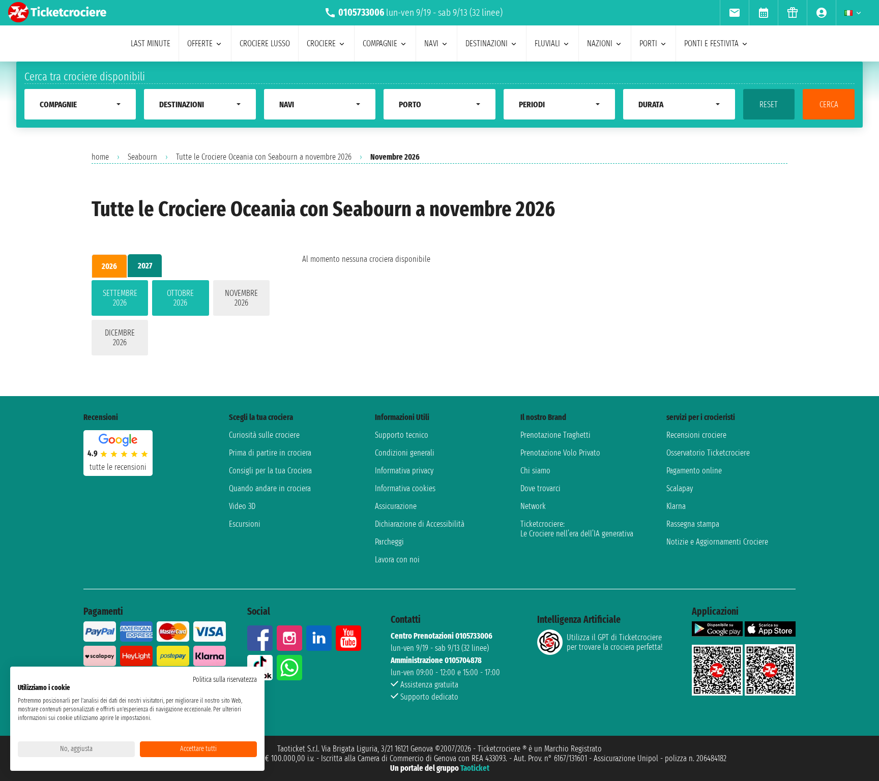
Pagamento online (694, 470)
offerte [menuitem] (200, 43)
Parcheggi (389, 542)
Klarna (676, 506)
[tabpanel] (181, 319)
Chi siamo (535, 470)
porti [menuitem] (648, 43)
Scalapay (679, 488)
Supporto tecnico (401, 435)
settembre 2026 (120, 298)
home (100, 157)
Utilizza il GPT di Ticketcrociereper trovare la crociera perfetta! (614, 642)
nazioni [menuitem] (599, 43)
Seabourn (142, 157)
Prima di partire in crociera (270, 453)
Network (533, 506)
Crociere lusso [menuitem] (265, 43)
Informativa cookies (405, 488)
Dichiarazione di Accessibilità (419, 524)
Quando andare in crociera (270, 488)
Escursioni (244, 524)
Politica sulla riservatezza (225, 679)
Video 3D (242, 506)
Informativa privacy (404, 470)
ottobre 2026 (180, 298)
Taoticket (474, 768)
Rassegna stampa (692, 524)
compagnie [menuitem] (380, 43)
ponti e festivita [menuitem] (711, 43)
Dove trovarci (540, 488)
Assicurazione (396, 506)
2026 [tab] (109, 266)
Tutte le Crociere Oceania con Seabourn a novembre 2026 (263, 157)
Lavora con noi (397, 559)
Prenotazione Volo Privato (560, 453)
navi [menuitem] (431, 43)
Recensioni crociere (696, 435)
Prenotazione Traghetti (555, 435)
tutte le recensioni (118, 467)
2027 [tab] (145, 266)
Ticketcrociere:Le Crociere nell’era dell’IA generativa (576, 528)
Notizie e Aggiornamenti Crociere (717, 542)
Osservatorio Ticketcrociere (708, 453)
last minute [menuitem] (150, 43)
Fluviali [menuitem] (547, 43)
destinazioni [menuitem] (486, 43)
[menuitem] (734, 12)
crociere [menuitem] (321, 43)
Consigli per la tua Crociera (270, 470)
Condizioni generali (404, 453)
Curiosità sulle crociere (264, 435)
